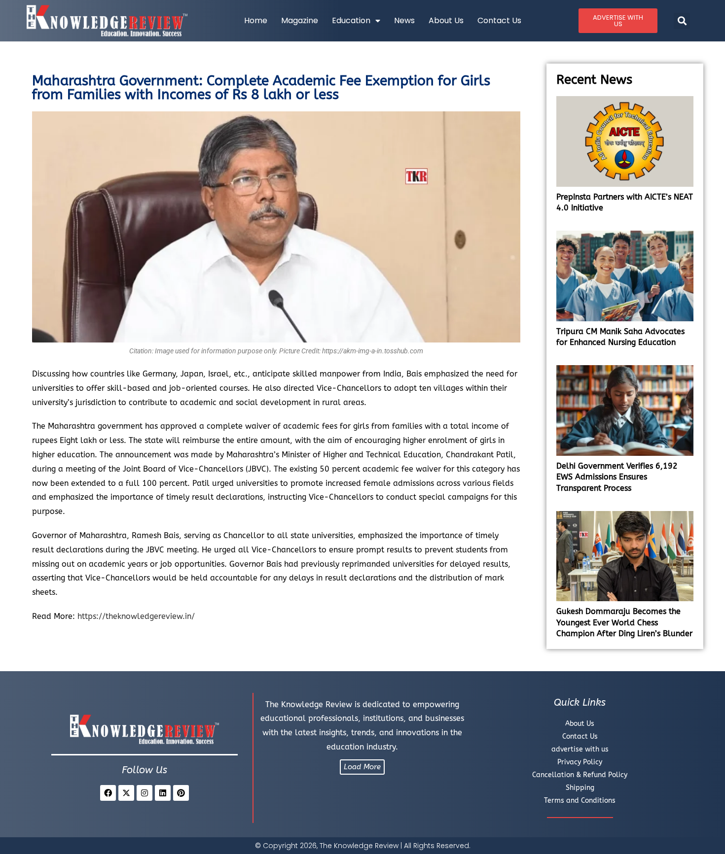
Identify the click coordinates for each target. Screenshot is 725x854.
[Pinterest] (181, 793)
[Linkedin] (163, 793)
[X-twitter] (126, 793)
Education (351, 20)
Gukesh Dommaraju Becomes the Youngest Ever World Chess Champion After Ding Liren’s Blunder (624, 622)
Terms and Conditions (580, 800)
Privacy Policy (579, 762)
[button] (682, 21)
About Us (446, 20)
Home (255, 20)
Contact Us (499, 20)
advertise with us (580, 749)
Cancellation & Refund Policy (579, 775)
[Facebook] (108, 793)
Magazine (299, 20)
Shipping (580, 788)
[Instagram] (144, 793)
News (404, 20)
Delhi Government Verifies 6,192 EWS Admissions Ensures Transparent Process (617, 477)
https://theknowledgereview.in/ (136, 616)
